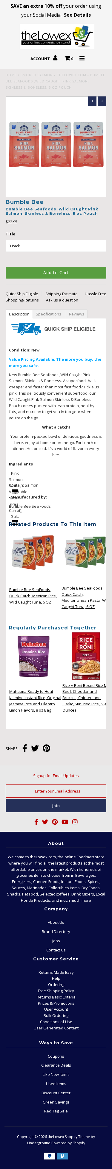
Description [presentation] (19, 314)
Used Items (56, 1083)
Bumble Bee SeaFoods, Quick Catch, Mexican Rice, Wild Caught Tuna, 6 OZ (33, 596)
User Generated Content (56, 1028)
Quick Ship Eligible (22, 293)
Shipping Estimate (61, 293)
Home (11, 75)
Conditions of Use (56, 1021)
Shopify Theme (77, 1136)
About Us (56, 922)
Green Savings (56, 1102)
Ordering (56, 984)
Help (56, 978)
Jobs (56, 940)
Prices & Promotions (56, 1003)
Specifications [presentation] (50, 314)
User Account (56, 1009)
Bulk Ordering (56, 1015)
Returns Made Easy (56, 972)
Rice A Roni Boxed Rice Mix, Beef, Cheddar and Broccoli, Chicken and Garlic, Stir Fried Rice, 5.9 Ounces (86, 698)
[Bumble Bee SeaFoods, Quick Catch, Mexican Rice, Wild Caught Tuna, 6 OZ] (33, 575)
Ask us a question (62, 300)
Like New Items (56, 1074)
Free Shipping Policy (56, 990)
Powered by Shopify (68, 1142)
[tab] (19, 313)
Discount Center (56, 1092)
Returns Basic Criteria (56, 997)
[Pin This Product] (46, 749)
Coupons (56, 1056)
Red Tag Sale (56, 1111)
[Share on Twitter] (35, 749)
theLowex (56, 1136)
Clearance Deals (56, 1065)
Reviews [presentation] (77, 314)
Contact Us (56, 950)
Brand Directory (56, 931)
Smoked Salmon (37, 75)
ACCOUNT (40, 58)
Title (10, 234)
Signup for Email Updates (56, 775)
